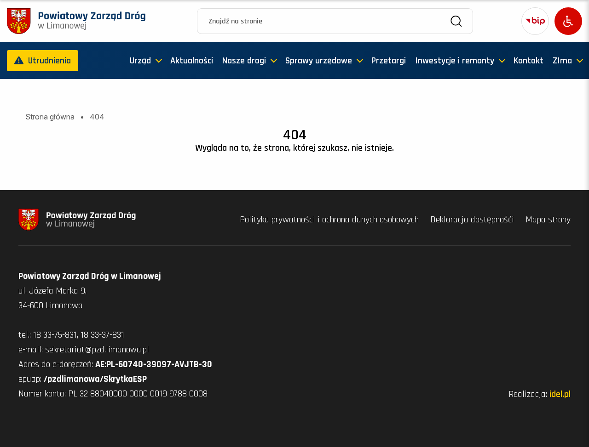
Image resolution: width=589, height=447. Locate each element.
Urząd (140, 61)
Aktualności (191, 61)
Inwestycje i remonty (454, 61)
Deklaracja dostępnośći (473, 220)
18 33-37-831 (102, 335)
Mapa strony (548, 220)
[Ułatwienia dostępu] (568, 21)
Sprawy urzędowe (318, 61)
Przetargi (388, 61)
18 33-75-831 (55, 335)
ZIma (562, 61)
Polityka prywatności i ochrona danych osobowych (330, 220)
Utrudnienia (49, 61)
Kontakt (528, 61)
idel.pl (560, 394)
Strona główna (50, 116)
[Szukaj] (456, 21)
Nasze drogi (244, 61)
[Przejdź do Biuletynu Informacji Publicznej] (535, 21)
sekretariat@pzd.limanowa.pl (97, 350)
